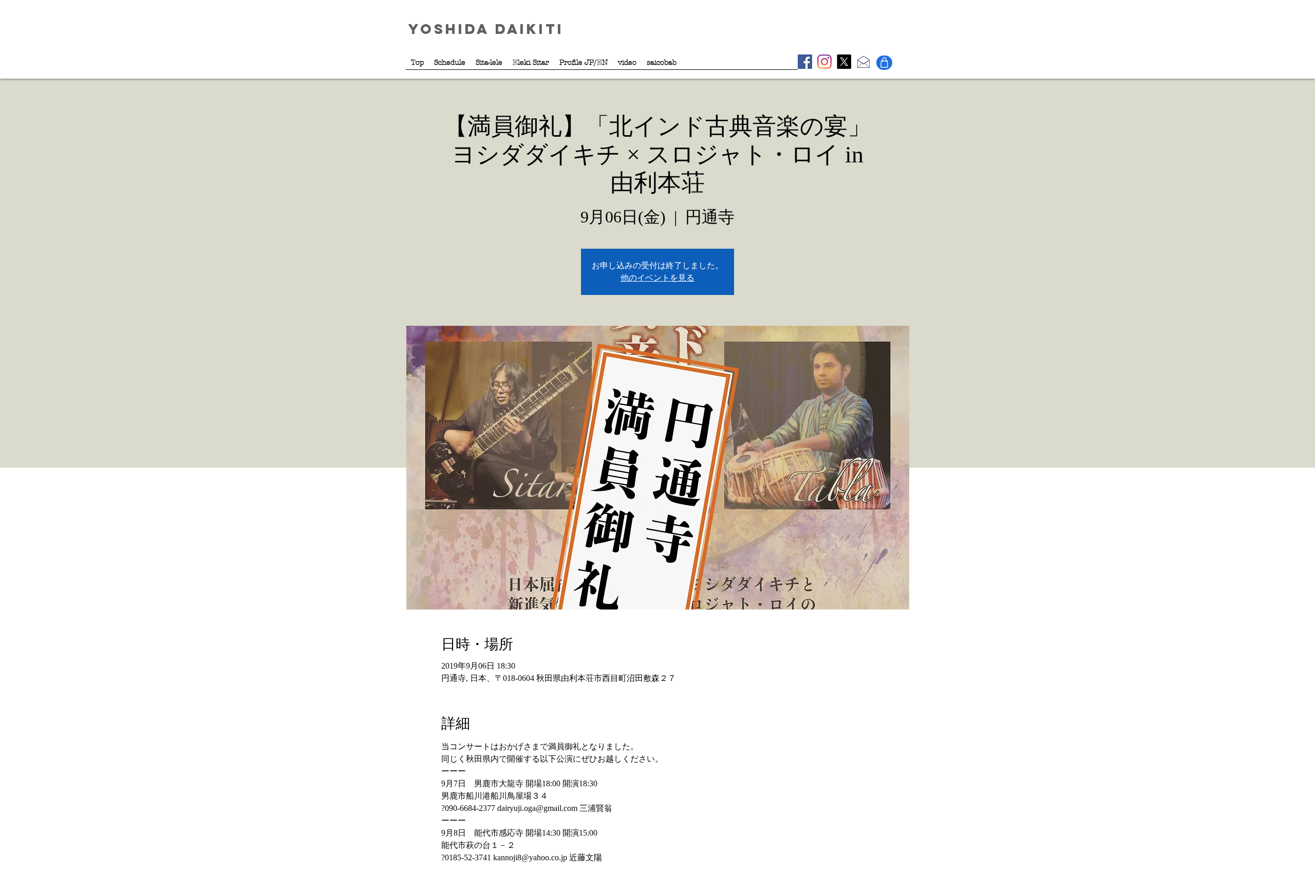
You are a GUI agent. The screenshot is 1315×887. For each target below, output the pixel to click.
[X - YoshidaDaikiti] (844, 61)
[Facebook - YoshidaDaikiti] (805, 61)
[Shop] (884, 63)
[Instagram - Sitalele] (824, 61)
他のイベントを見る (657, 277)
